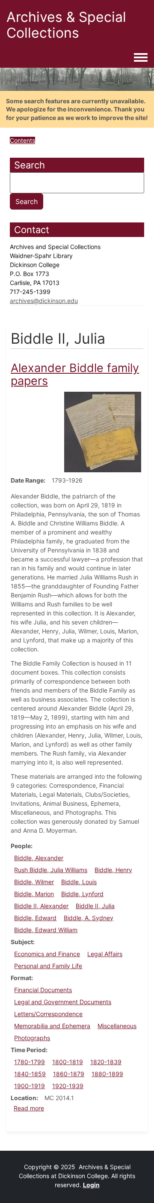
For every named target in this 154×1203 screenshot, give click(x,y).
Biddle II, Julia (95, 905)
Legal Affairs (104, 953)
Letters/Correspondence (48, 1013)
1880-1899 (107, 1073)
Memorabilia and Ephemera (52, 1025)
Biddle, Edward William (45, 929)
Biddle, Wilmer (34, 881)
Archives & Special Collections (66, 25)
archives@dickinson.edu (44, 300)
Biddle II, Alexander (41, 905)
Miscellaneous (117, 1025)
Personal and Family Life (48, 965)
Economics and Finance (47, 953)
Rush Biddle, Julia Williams (50, 869)
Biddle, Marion (34, 893)
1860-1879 (68, 1073)
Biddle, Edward (35, 917)
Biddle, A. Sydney (88, 917)
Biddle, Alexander (38, 857)
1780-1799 (29, 1061)
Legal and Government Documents (62, 1001)
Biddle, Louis (79, 881)
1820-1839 (105, 1061)
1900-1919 (29, 1085)
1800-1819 (67, 1061)
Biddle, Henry (113, 869)
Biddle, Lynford (82, 893)
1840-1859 (30, 1073)
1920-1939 (67, 1085)
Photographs (32, 1037)
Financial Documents (43, 989)
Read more (29, 1108)
